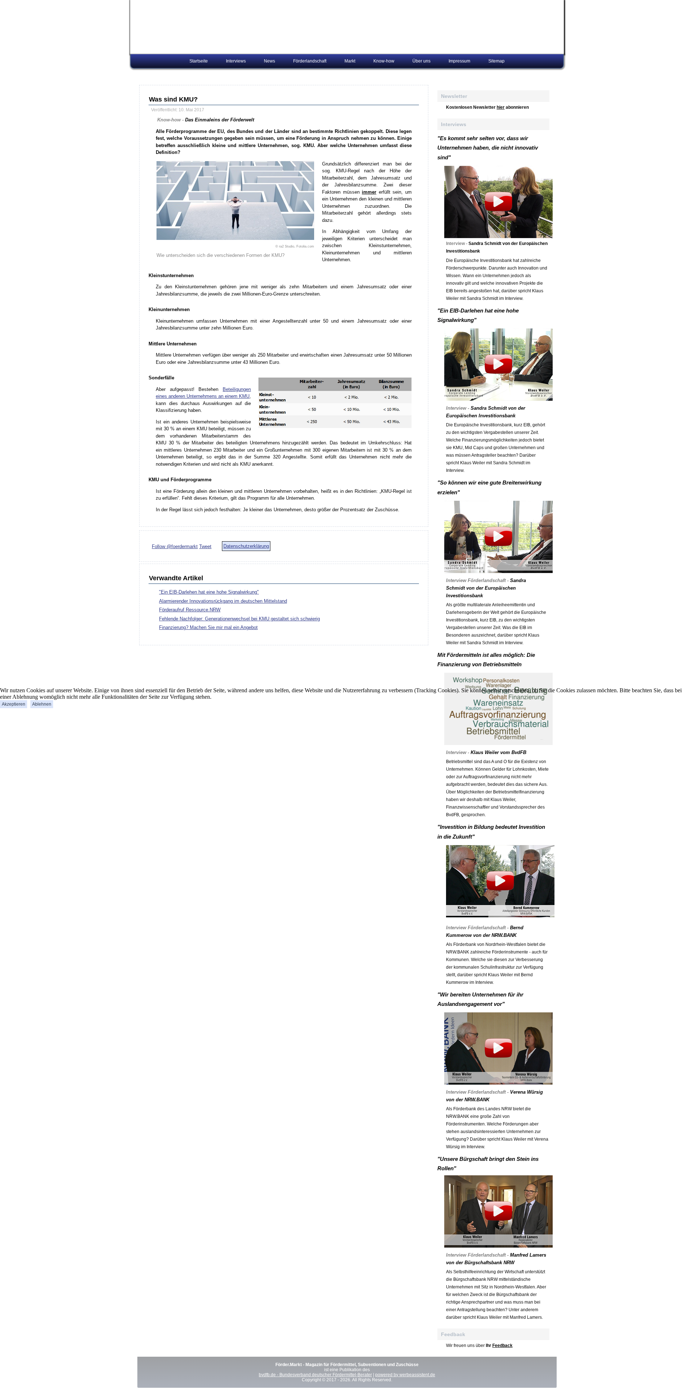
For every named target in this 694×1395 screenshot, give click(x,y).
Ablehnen (41, 704)
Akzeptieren (13, 704)
